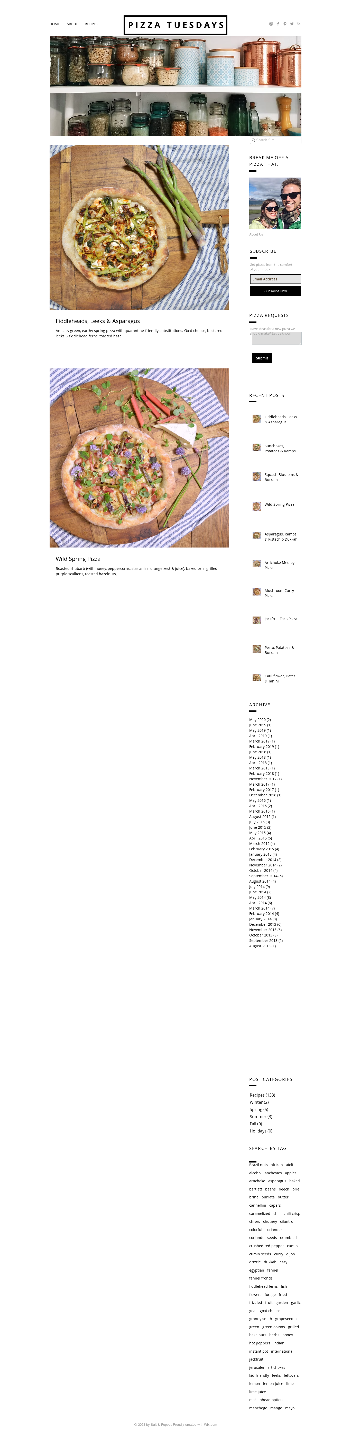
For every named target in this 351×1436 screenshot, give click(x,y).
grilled (293, 1326)
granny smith (260, 1318)
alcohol (255, 1172)
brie (295, 1189)
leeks (276, 1375)
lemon (254, 1383)
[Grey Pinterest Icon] (285, 24)
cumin (292, 1245)
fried (283, 1294)
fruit (269, 1302)
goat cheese (270, 1310)
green (254, 1326)
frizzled (255, 1302)
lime (290, 1383)
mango (276, 1407)
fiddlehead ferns (263, 1286)
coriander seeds (263, 1237)
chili (277, 1213)
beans (270, 1189)
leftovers (291, 1375)
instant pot (258, 1351)
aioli (289, 1164)
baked (294, 1180)
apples (291, 1172)
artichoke (257, 1180)
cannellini (257, 1205)
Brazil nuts (258, 1164)
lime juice (257, 1391)
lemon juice (273, 1383)
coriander (273, 1229)
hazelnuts (257, 1334)
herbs (274, 1334)
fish (284, 1286)
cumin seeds (260, 1254)
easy (283, 1261)
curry (278, 1254)
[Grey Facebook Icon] (278, 24)
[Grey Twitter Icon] (292, 24)
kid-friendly (259, 1375)
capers (275, 1205)
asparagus (277, 1180)
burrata (268, 1197)
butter (283, 1197)
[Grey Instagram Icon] (271, 24)
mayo (289, 1407)
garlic (296, 1302)
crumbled (288, 1237)
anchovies (273, 1172)
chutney (270, 1221)
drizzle (255, 1261)
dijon (290, 1254)
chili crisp (292, 1213)
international (282, 1351)
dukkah (270, 1261)
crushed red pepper (266, 1245)
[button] (91, 23)
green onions (273, 1326)
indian (278, 1343)
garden (282, 1302)
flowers (255, 1294)
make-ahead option (266, 1399)
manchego (258, 1407)
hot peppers (259, 1343)
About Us (256, 234)
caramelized (259, 1213)
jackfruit (256, 1359)
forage (270, 1294)
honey (287, 1334)
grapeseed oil (287, 1318)
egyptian (256, 1270)
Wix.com (210, 1425)
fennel (272, 1270)
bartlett (255, 1189)
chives (254, 1221)
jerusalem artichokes (267, 1367)
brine (253, 1197)
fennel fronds (261, 1278)
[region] (275, 203)
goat (253, 1310)
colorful (255, 1229)
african (277, 1164)
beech (284, 1189)
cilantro (286, 1221)
